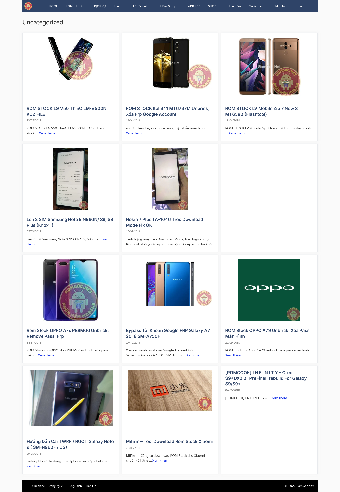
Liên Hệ (91, 486)
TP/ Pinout (139, 6)
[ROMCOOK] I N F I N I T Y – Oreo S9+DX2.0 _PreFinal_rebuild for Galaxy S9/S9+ (266, 378)
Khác (117, 6)
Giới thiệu (38, 486)
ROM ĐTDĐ (74, 6)
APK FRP (194, 6)
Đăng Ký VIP (57, 486)
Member (281, 6)
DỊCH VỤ (100, 6)
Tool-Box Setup (165, 6)
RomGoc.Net (305, 486)
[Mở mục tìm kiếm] (301, 6)
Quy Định (75, 486)
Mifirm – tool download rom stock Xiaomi (169, 441)
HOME (53, 6)
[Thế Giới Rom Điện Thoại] (28, 6)
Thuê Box (235, 6)
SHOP (212, 6)
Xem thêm (47, 133)
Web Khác (256, 6)
